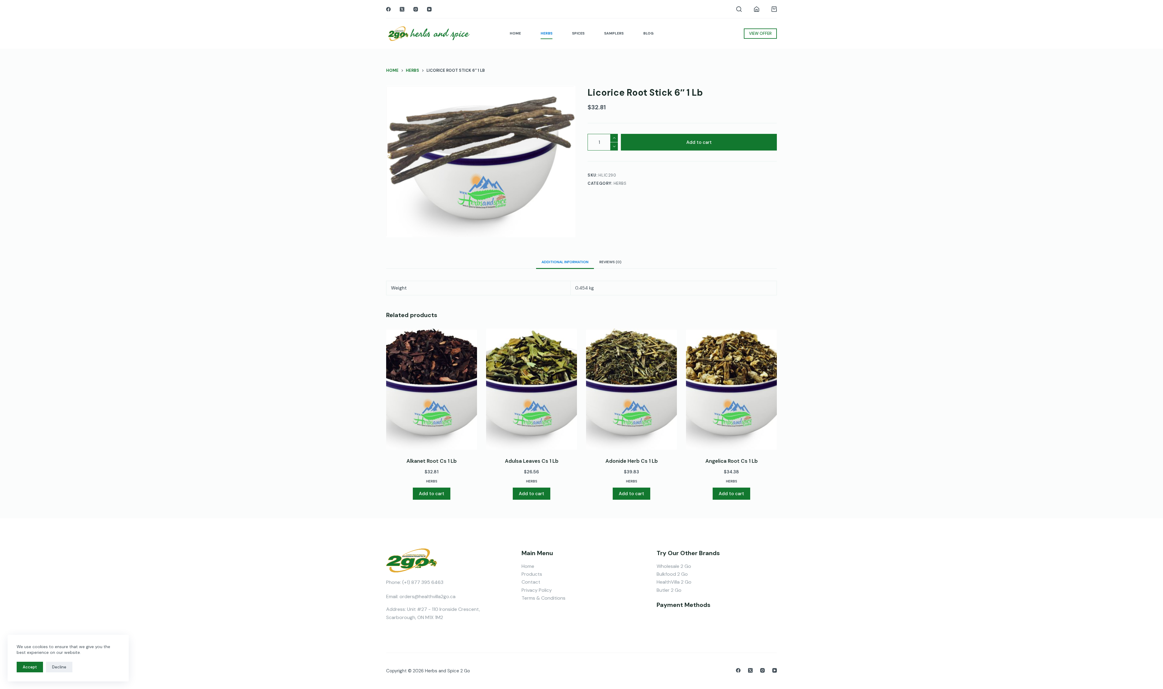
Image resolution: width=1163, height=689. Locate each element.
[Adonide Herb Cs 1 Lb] (631, 389)
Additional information (565, 262)
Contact (531, 582)
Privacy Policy (537, 590)
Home (528, 566)
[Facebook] (388, 9)
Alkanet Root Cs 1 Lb (431, 461)
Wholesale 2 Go (674, 566)
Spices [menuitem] (578, 33)
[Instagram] (415, 9)
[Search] (739, 9)
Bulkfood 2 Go (672, 574)
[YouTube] (429, 9)
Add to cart (699, 142)
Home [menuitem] (515, 33)
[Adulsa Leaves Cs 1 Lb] (531, 389)
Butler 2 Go (669, 590)
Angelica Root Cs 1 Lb (731, 461)
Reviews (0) (610, 262)
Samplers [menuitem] (614, 33)
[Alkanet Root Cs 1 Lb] (431, 389)
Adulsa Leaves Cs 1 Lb (531, 461)
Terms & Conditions (543, 598)
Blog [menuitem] (648, 33)
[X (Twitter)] (402, 9)
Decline (59, 667)
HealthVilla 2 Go (674, 582)
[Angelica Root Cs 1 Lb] (731, 389)
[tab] (565, 261)
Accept (30, 667)
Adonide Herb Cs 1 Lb (631, 461)
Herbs (620, 183)
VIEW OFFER (760, 33)
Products (532, 574)
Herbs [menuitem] (546, 33)
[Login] (756, 9)
